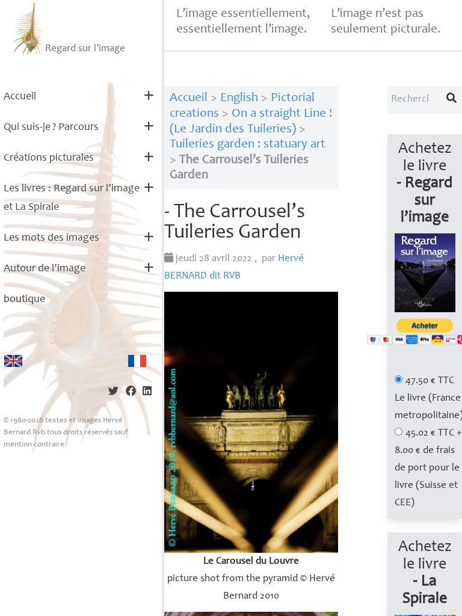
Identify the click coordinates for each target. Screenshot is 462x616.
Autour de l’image (44, 268)
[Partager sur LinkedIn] (147, 392)
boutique (24, 299)
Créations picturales (49, 158)
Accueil (20, 96)
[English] (13, 361)
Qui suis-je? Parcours (51, 127)
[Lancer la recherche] (452, 100)
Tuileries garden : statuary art (247, 144)
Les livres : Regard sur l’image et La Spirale (72, 198)
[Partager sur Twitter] (113, 392)
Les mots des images (51, 238)
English (239, 98)
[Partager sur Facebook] (131, 392)
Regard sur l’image (85, 49)
